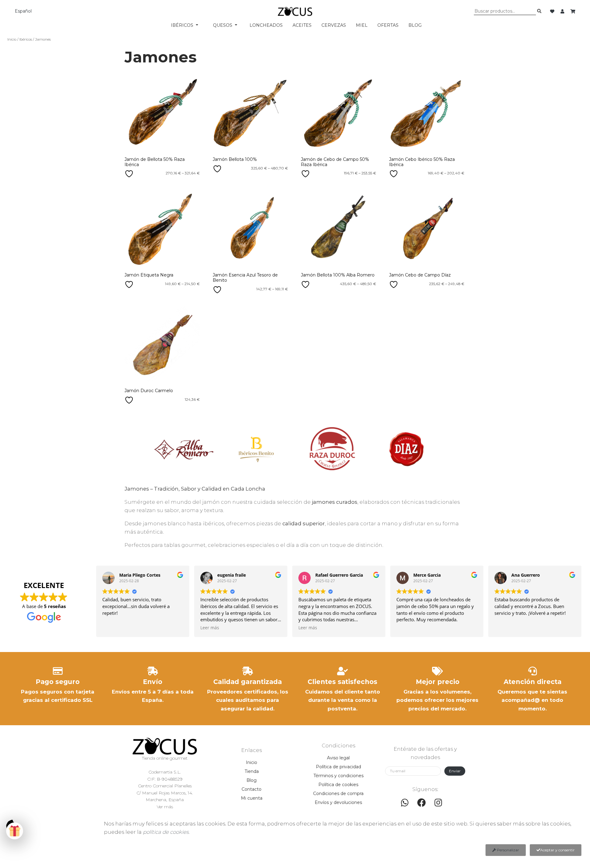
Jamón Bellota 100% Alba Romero (338, 275)
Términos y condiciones (338, 775)
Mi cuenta (251, 798)
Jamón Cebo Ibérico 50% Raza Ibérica (422, 162)
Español (23, 11)
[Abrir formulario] (14, 830)
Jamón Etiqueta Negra (148, 275)
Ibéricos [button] (183, 25)
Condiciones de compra (338, 793)
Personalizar (507, 850)
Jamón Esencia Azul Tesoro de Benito (245, 277)
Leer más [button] (209, 627)
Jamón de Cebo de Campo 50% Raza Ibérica (335, 162)
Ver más (165, 806)
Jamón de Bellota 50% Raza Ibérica (154, 162)
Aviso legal (338, 758)
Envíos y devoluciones (338, 802)
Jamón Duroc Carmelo (148, 390)
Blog (415, 25)
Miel (362, 25)
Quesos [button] (223, 25)
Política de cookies (338, 784)
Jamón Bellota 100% (235, 159)
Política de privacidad (338, 767)
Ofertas (388, 25)
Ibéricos (25, 39)
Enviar (455, 771)
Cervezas (333, 25)
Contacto (252, 789)
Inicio (11, 39)
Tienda (252, 771)
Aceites (302, 25)
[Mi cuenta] (562, 11)
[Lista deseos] (553, 11)
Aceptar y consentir (557, 850)
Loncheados (266, 25)
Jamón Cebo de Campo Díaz (420, 275)
